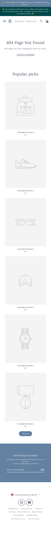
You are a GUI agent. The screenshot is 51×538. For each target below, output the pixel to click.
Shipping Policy (32, 515)
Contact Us (39, 508)
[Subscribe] (42, 469)
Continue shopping (25, 54)
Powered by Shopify (34, 518)
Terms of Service (24, 512)
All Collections (13, 508)
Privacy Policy (18, 515)
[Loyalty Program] (10, 21)
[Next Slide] (49, 3)
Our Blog (12, 512)
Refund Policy (37, 512)
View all (25, 434)
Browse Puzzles (26, 508)
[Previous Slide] (2, 3)
